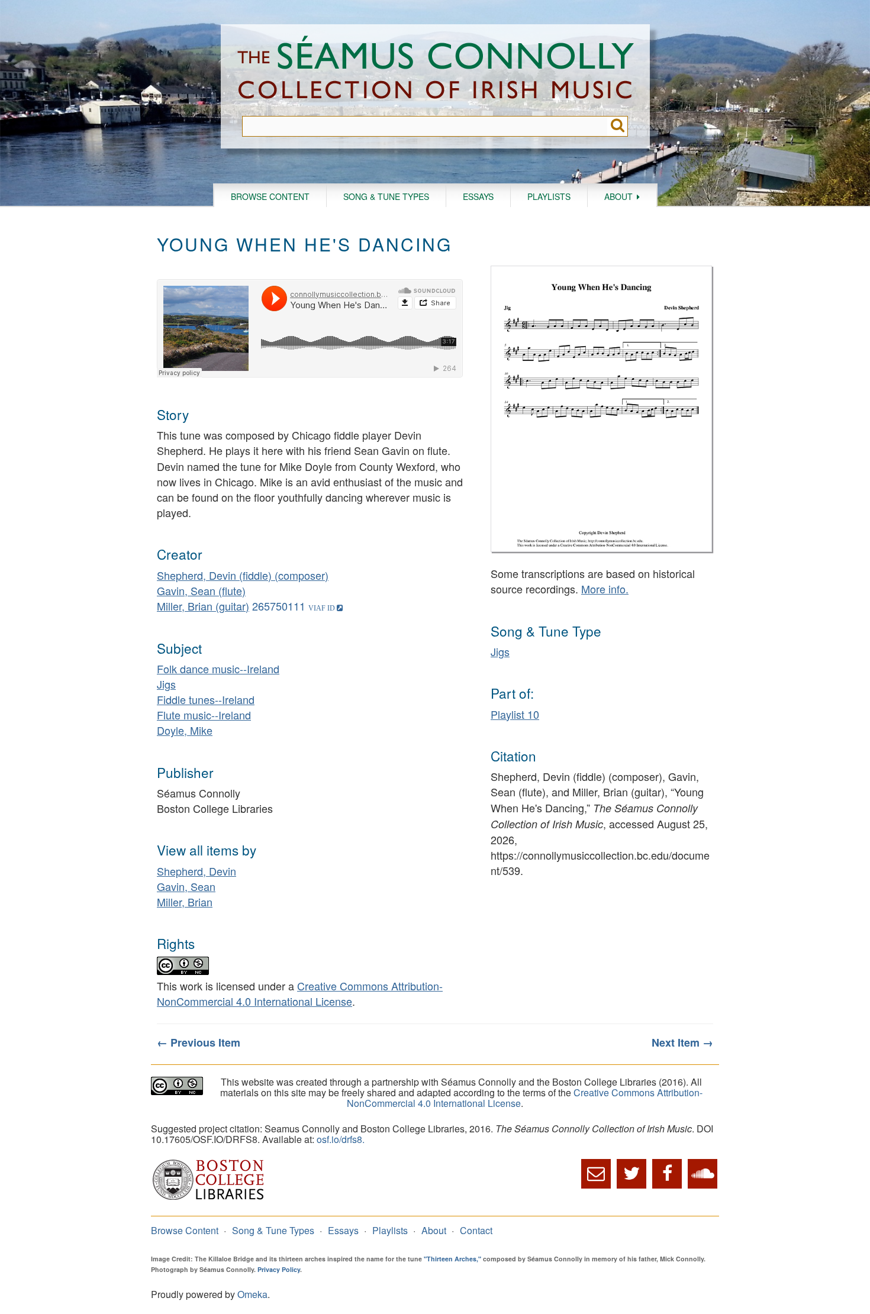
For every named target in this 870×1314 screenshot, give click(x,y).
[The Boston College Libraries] (208, 1198)
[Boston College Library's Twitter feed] (631, 1174)
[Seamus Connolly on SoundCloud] (702, 1174)
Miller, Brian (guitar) (203, 606)
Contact (476, 1230)
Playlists (549, 196)
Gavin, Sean (186, 886)
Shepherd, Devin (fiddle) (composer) (242, 575)
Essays (478, 196)
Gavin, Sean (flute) (201, 590)
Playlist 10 (515, 714)
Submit (617, 126)
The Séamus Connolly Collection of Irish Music (435, 70)
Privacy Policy (278, 1269)
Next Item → (682, 1042)
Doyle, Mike (184, 730)
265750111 (278, 606)
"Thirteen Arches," (452, 1258)
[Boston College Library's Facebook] (667, 1174)
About (618, 196)
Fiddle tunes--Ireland (205, 699)
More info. (605, 588)
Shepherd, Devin (196, 871)
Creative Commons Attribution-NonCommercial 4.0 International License (300, 993)
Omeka (252, 1294)
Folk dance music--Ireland (218, 668)
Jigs (166, 684)
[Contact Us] (596, 1174)
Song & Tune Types (386, 196)
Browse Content (270, 196)
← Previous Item (198, 1042)
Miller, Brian (184, 901)
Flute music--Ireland (204, 714)
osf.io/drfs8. (341, 1139)
